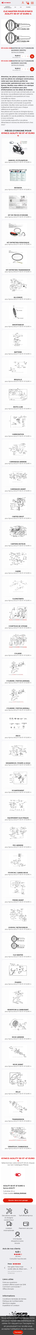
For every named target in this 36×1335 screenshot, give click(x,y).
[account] (23, 2)
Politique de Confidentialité (13, 1301)
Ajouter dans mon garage (18, 1200)
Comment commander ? (12, 1287)
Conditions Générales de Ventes (14, 1299)
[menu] (32, 3)
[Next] (20, 7)
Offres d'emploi (8, 1289)
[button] (18, 1175)
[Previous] (15, 7)
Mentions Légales (9, 1303)
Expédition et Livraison (11, 1305)
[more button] (27, 56)
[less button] (22, 56)
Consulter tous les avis (18, 1259)
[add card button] (32, 56)
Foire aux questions (10, 1282)
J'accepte (18, 1332)
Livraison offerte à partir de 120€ (14, 1284)
